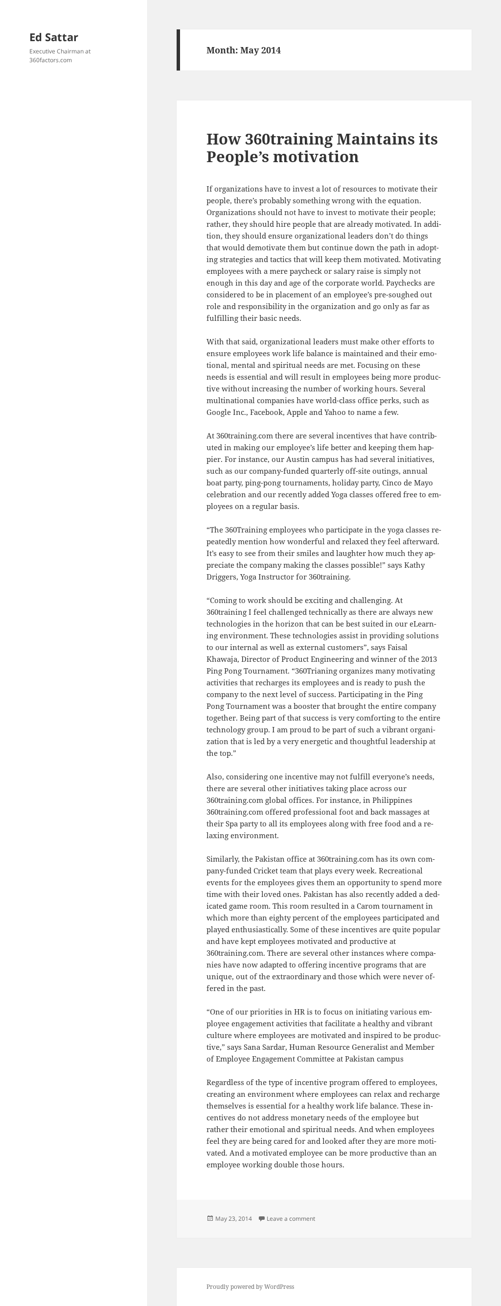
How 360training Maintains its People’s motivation (322, 147)
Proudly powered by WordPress (250, 1286)
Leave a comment (291, 1218)
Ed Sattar (53, 36)
